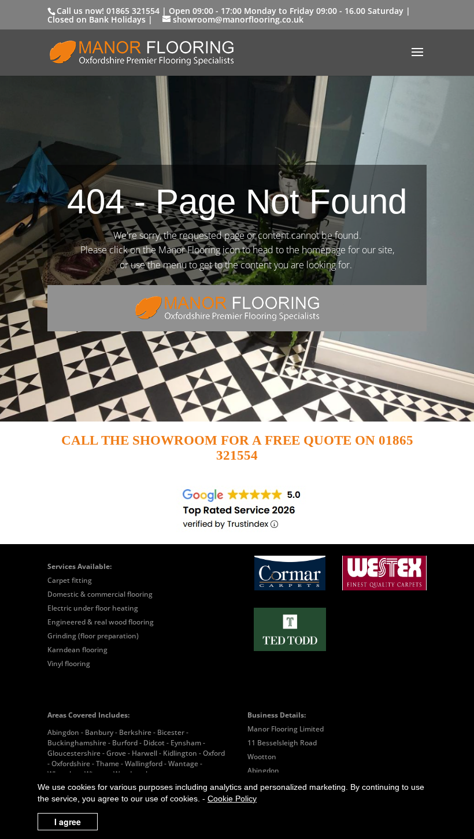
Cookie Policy (232, 798)
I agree (67, 821)
